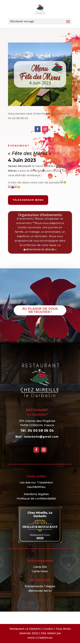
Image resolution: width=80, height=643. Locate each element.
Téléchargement (40, 560)
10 (52, 249)
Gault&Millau (36, 487)
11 (56, 249)
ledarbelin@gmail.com (41, 436)
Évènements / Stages (40, 586)
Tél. (37, 430)
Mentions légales (36, 494)
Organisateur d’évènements (40, 214)
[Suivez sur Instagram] (45, 129)
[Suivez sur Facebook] (38, 129)
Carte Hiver (40, 571)
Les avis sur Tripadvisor (36, 482)
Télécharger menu (28, 199)
